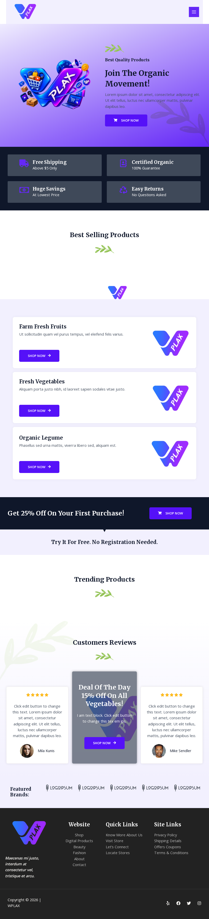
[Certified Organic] (123, 163)
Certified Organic (153, 162)
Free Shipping (50, 162)
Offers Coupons (167, 846)
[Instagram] (199, 903)
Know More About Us (124, 834)
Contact (79, 864)
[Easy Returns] (123, 190)
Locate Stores (118, 852)
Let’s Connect (117, 846)
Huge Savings (49, 189)
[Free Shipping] (24, 163)
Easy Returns (148, 189)
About (79, 858)
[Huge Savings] (24, 190)
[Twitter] (189, 903)
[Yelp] (168, 903)
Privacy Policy (165, 834)
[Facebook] (178, 903)
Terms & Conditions (171, 852)
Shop (79, 834)
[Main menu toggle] (194, 12)
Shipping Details (167, 840)
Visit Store (114, 840)
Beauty (79, 846)
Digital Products (79, 840)
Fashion (79, 852)
